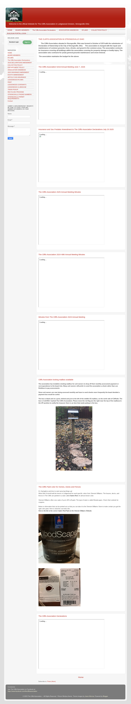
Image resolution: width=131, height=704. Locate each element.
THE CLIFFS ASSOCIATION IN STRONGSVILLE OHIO (61, 39)
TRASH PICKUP (13, 89)
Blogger (105, 696)
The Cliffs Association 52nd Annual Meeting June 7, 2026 (61, 67)
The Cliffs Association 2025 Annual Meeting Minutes (59, 192)
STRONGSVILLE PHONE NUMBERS (20, 94)
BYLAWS (85, 30)
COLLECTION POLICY (99, 30)
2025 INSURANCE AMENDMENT (18, 72)
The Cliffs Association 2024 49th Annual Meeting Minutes (61, 255)
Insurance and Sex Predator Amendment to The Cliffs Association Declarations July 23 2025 (76, 129)
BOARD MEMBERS (22, 30)
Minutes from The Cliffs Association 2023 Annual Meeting (61, 317)
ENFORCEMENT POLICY (16, 67)
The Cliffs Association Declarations (44, 30)
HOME (10, 30)
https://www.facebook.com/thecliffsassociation (22, 691)
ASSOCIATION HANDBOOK (69, 30)
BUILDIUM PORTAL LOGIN (16, 33)
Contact (10, 101)
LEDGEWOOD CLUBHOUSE (17, 87)
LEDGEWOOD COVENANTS (17, 84)
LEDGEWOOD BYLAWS (15, 80)
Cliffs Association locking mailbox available (55, 380)
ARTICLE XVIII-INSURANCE (17, 77)
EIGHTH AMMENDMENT (16, 75)
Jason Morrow (89, 696)
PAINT (10, 82)
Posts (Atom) (51, 681)
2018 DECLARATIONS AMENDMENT (20, 62)
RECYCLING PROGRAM (16, 92)
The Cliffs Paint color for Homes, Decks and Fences (59, 487)
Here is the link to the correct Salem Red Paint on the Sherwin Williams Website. (65, 511)
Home (81, 677)
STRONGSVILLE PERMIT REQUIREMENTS (16, 97)
